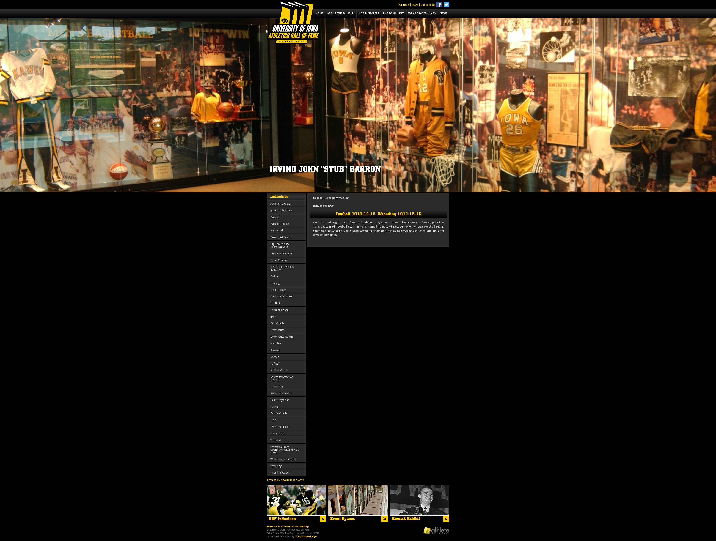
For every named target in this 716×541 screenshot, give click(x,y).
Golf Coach (277, 323)
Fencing (275, 283)
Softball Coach (279, 370)
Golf (272, 316)
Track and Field (279, 426)
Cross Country (279, 260)
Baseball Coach (279, 223)
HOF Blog (403, 5)
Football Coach (279, 310)
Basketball (276, 230)
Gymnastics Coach (281, 336)
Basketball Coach (280, 237)
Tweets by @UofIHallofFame (285, 480)
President (276, 343)
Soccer (274, 357)
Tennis (274, 406)
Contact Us (428, 5)
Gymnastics (277, 330)
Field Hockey (278, 289)
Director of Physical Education (282, 268)
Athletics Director (280, 203)
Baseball (275, 217)
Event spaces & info (422, 13)
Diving (274, 276)
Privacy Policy (274, 526)
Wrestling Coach (280, 472)
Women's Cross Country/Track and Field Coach (284, 449)
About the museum (341, 13)
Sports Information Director (281, 378)
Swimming (276, 386)
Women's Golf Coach (283, 459)
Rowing (274, 350)
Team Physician (279, 400)
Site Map (304, 526)
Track (273, 420)
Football (275, 303)
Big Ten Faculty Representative (279, 245)
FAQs (415, 5)
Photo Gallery (393, 13)
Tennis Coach (278, 413)
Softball (275, 363)
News (443, 13)
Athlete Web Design (306, 536)
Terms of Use (291, 526)
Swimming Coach (280, 393)
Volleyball (276, 440)
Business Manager (281, 253)
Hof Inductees (369, 13)
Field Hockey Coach (282, 296)
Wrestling (276, 466)
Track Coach (277, 433)
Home (319, 13)
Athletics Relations (281, 210)
